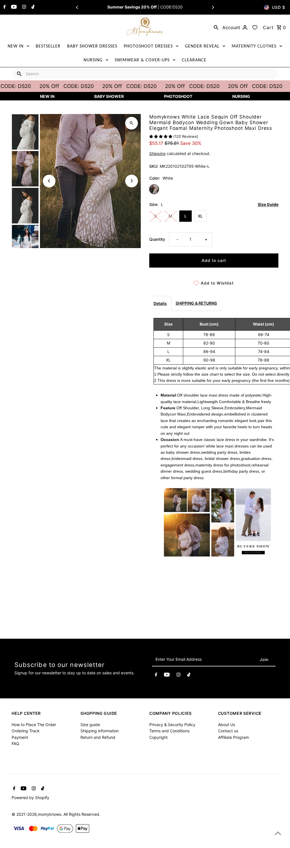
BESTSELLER (48, 46)
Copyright (158, 737)
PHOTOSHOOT (178, 96)
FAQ (15, 743)
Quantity (157, 239)
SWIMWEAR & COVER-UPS (142, 60)
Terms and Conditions (169, 730)
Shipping (157, 153)
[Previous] (77, 7)
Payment (20, 737)
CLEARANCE (194, 60)
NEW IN (16, 46)
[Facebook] (4, 7)
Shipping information (99, 730)
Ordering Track (26, 730)
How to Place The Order (34, 724)
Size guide (90, 724)
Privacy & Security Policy (172, 724)
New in (47, 96)
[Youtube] (13, 7)
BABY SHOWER (109, 96)
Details (160, 303)
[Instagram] (23, 7)
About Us (226, 724)
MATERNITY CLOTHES (254, 46)
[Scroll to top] (278, 833)
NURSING (93, 60)
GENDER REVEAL (202, 46)
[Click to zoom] (131, 123)
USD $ (278, 7)
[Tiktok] (32, 7)
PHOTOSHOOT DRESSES (148, 46)
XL (200, 216)
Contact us (228, 730)
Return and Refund (97, 737)
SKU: (153, 166)
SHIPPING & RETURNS (196, 303)
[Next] (212, 7)
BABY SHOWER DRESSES (92, 46)
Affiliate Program (233, 737)
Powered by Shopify (30, 797)
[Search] (216, 27)
